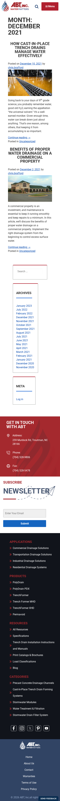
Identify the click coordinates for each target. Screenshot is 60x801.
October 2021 (23, 325)
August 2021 (23, 332)
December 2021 (25, 317)
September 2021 (25, 328)
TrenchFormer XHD (23, 608)
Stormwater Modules (24, 702)
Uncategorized (27, 141)
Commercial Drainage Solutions (31, 548)
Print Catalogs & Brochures (28, 655)
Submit (25, 523)
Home (29, 757)
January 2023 (24, 305)
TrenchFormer (20, 595)
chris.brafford (15, 67)
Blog (15, 667)
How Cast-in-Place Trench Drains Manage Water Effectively (30, 49)
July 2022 (21, 309)
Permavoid (19, 614)
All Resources (20, 629)
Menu (51, 6)
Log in (19, 399)
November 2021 (25, 321)
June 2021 (22, 340)
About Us (29, 763)
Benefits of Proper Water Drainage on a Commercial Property (30, 155)
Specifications (21, 635)
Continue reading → (19, 137)
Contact (28, 769)
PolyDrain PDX (21, 588)
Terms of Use (28, 782)
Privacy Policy (29, 789)
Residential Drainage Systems (30, 567)
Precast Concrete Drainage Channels (33, 683)
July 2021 (21, 336)
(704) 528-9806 (21, 457)
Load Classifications (24, 661)
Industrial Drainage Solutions (29, 560)
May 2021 (22, 344)
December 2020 (25, 363)
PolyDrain (18, 582)
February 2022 (24, 313)
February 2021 (24, 355)
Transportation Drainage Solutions (32, 554)
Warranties (29, 776)
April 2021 (22, 348)
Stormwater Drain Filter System (30, 715)
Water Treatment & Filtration (28, 708)
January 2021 (24, 359)
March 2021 (23, 351)
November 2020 (25, 367)
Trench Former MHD (24, 601)
